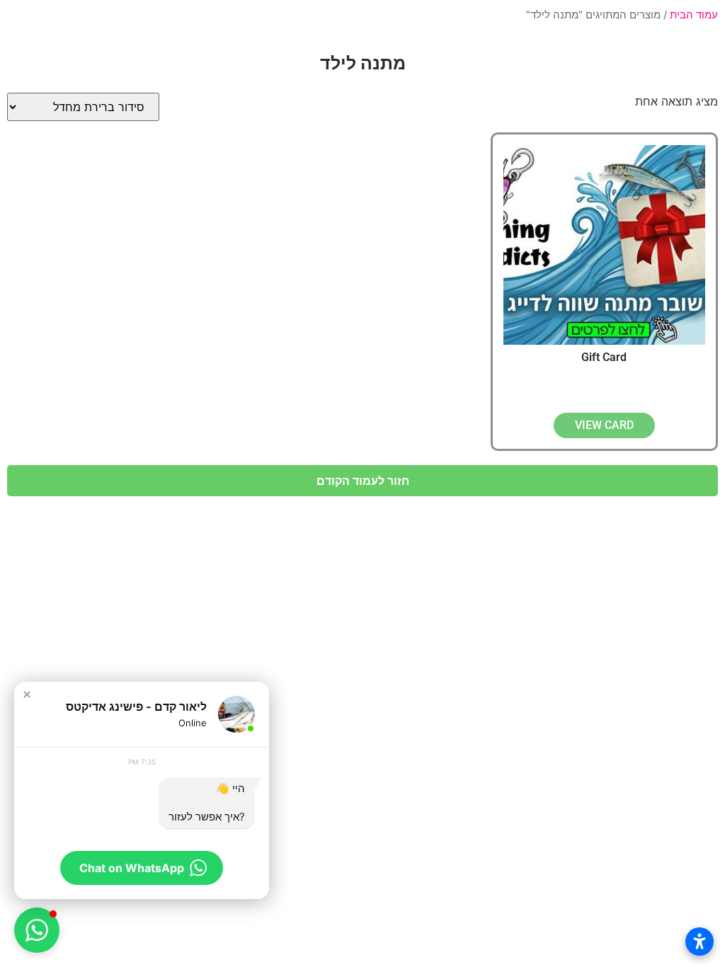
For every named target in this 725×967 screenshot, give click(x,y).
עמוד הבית (694, 14)
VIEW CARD (604, 425)
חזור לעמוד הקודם (362, 481)
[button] (27, 694)
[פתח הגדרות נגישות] (699, 941)
